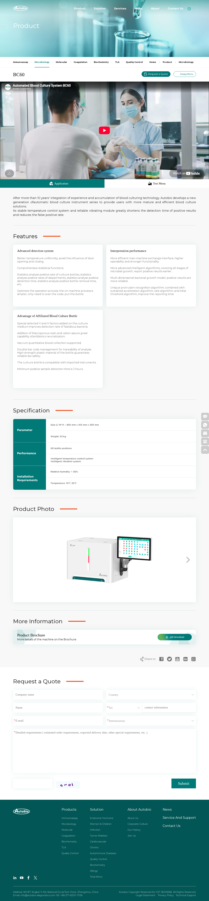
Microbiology (69, 824)
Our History (134, 829)
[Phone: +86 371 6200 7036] (205, 442)
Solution (100, 8)
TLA (64, 847)
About (155, 8)
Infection (95, 829)
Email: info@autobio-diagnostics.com (34, 895)
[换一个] (68, 784)
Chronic (94, 847)
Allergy (94, 870)
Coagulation (68, 835)
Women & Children (101, 824)
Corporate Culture (138, 824)
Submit (183, 783)
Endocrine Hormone (101, 818)
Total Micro (96, 876)
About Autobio (139, 809)
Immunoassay (70, 818)
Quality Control (70, 853)
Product (79, 8)
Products (69, 809)
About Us (133, 818)
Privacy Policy (165, 895)
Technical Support (186, 895)
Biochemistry (69, 841)
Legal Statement (146, 895)
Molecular (67, 829)
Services (120, 8)
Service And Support (179, 818)
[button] (21, 560)
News (138, 8)
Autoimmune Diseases (103, 853)
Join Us (132, 835)
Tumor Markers (98, 835)
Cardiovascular (98, 841)
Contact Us (175, 8)
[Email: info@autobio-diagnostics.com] (205, 434)
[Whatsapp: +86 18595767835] (205, 426)
